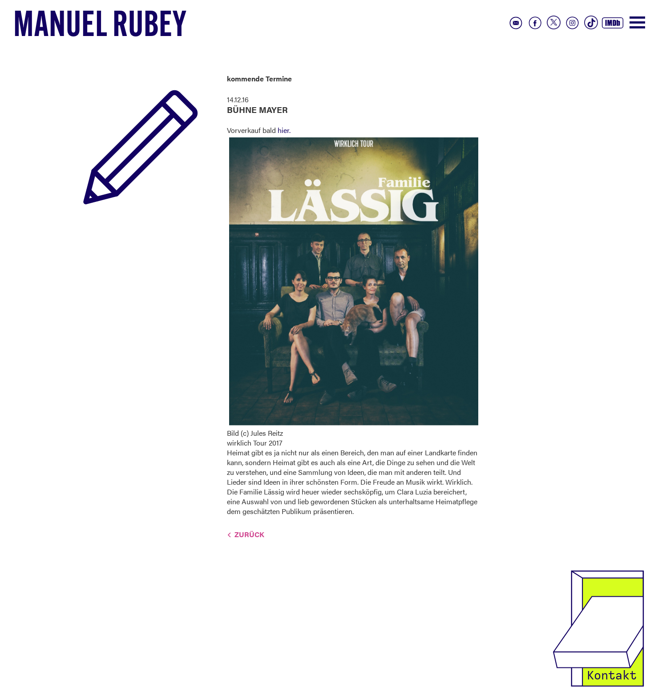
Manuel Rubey (100, 27)
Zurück (249, 534)
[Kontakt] (598, 628)
